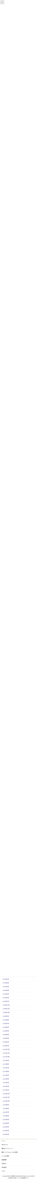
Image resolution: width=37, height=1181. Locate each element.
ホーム (3, 1141)
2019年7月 (6, 979)
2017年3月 (6, 1082)
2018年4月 (6, 1034)
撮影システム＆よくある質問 (10, 1152)
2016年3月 (6, 1127)
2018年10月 (6, 1012)
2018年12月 (6, 1005)
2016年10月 (6, 1101)
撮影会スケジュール (7, 1148)
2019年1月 (6, 1001)
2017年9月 (6, 1060)
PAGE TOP (34, 1143)
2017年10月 (6, 1057)
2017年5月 (6, 1075)
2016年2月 (6, 1130)
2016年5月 (6, 1119)
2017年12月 (6, 1049)
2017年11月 (6, 1053)
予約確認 (4, 1167)
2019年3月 (6, 994)
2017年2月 (6, 1086)
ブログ (3, 1171)
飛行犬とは (5, 1144)
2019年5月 (6, 986)
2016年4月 (6, 1123)
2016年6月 (6, 1116)
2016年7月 (6, 1112)
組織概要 (4, 1160)
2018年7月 (6, 1023)
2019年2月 (6, 997)
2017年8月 (6, 1064)
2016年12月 (6, 1093)
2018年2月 (6, 1042)
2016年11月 (6, 1097)
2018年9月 (6, 1016)
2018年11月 (6, 1008)
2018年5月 (6, 1031)
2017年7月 (6, 1068)
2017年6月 (6, 1071)
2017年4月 (6, 1079)
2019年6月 (6, 983)
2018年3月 (6, 1038)
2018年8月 (6, 1020)
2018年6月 (6, 1027)
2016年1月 (6, 1134)
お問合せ (4, 1163)
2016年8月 (6, 1108)
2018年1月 (6, 1045)
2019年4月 (6, 990)
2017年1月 (6, 1090)
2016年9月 (6, 1104)
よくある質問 (5, 1156)
